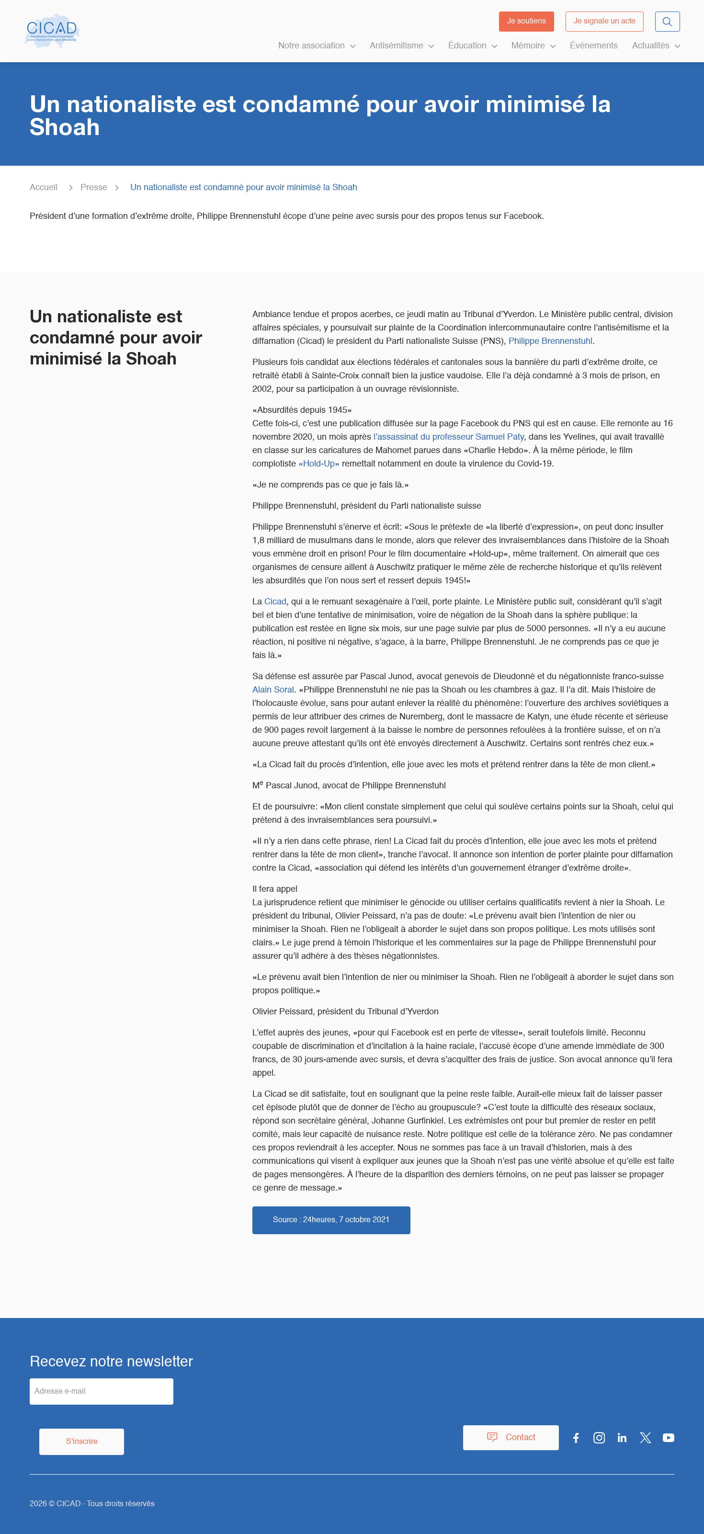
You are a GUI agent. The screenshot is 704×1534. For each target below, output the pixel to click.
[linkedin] (622, 1437)
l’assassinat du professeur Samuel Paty (449, 437)
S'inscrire (82, 1442)
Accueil (43, 187)
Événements (594, 46)
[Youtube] (668, 1437)
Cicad (275, 602)
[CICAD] (51, 31)
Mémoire (528, 46)
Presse (93, 187)
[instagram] (599, 1437)
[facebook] (576, 1437)
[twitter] (645, 1437)
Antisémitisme (396, 46)
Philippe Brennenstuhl (550, 341)
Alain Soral (273, 690)
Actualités (651, 46)
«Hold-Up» (319, 464)
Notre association (311, 46)
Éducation (467, 46)
